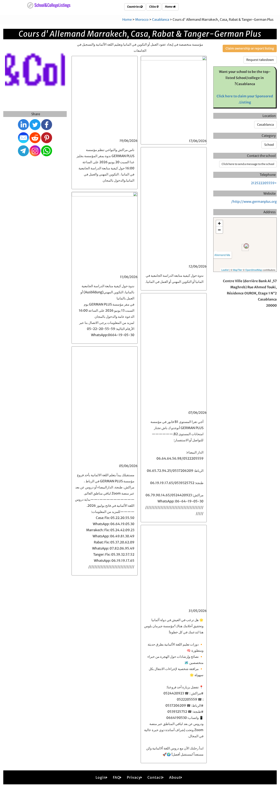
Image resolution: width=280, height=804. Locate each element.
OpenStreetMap (253, 269)
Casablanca (160, 19)
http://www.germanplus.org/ (254, 201)
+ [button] (219, 223)
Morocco (142, 19)
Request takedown (260, 60)
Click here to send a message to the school (248, 164)
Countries (133, 7)
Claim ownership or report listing (250, 48)
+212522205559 (264, 183)
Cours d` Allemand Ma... (215, 255)
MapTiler (237, 269)
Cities (153, 7)
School (269, 145)
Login (101, 777)
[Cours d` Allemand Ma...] (246, 246)
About (175, 777)
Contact (154, 777)
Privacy (134, 777)
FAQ (116, 777)
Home (169, 7)
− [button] (219, 230)
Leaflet (225, 269)
